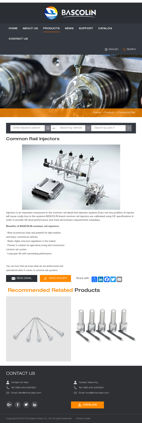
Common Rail (126, 113)
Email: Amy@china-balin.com (94, 393)
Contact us (18, 39)
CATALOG (90, 405)
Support (86, 28)
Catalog (105, 28)
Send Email (24, 278)
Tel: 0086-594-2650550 (23, 388)
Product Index (83, 419)
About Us (30, 28)
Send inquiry (58, 278)
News (69, 28)
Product (109, 113)
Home (13, 28)
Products (51, 28)
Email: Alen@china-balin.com (26, 393)
